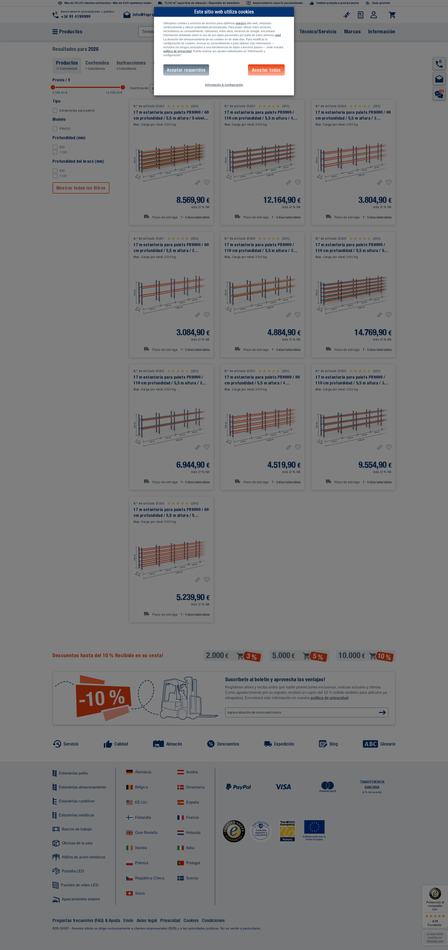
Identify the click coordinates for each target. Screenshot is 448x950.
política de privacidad (177, 51)
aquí (278, 35)
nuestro (241, 23)
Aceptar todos (266, 70)
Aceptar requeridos (186, 70)
